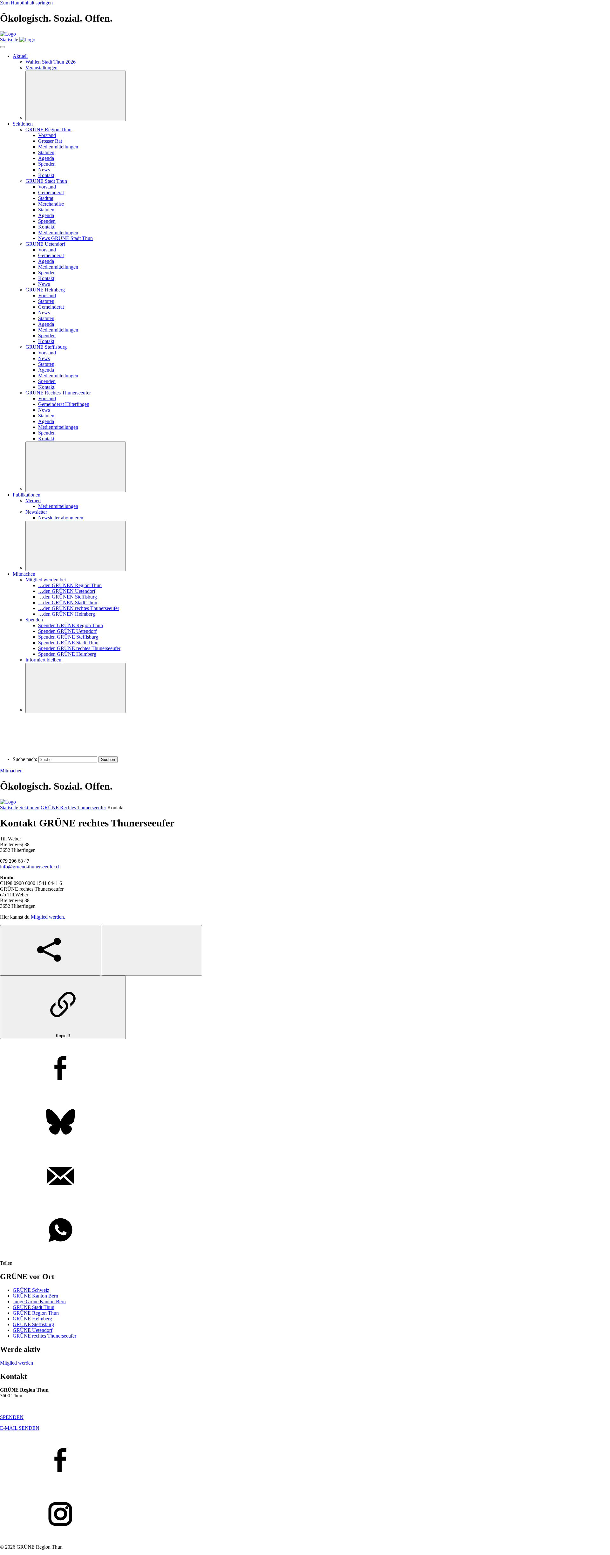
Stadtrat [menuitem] (45, 198)
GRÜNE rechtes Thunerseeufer (44, 1336)
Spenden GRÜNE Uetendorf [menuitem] (67, 631)
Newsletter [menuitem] (36, 512)
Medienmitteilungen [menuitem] (58, 146)
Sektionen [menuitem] (23, 124)
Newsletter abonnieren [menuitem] (60, 517)
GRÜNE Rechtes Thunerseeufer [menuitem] (58, 392)
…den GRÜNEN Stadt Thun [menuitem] (67, 602)
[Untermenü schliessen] (75, 96)
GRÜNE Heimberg (32, 1318)
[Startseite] (8, 34)
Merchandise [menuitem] (51, 204)
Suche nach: (25, 759)
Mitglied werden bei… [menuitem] (48, 579)
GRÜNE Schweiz (31, 1290)
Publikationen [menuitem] (26, 494)
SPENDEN (12, 1417)
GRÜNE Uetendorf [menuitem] (45, 244)
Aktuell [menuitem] (20, 56)
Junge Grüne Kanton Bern (39, 1301)
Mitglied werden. (48, 917)
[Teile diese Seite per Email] (305, 1176)
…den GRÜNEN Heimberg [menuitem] (66, 614)
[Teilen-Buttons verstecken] (152, 950)
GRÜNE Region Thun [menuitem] (48, 129)
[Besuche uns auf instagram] (305, 1514)
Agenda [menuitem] (46, 158)
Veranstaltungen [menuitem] (41, 67)
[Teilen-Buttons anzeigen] (50, 950)
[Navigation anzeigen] (2, 47)
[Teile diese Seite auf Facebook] (305, 1068)
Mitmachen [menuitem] (24, 574)
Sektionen (29, 807)
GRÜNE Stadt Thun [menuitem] (46, 181)
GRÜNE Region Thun (36, 1313)
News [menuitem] (44, 169)
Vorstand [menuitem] (47, 135)
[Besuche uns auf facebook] (305, 1460)
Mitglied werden (16, 1363)
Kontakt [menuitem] (46, 175)
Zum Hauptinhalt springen (26, 2)
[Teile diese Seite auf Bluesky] (305, 1122)
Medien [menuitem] (33, 500)
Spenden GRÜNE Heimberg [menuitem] (67, 654)
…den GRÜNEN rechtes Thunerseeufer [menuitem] (78, 608)
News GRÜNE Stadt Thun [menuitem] (65, 238)
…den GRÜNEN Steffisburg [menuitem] (67, 596)
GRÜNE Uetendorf (32, 1330)
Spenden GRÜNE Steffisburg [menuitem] (68, 637)
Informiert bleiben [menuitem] (43, 659)
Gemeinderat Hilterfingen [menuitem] (63, 404)
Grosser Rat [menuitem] (50, 141)
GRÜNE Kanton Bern (35, 1295)
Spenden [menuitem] (47, 164)
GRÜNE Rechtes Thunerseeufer (73, 807)
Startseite (9, 807)
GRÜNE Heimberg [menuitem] (45, 289)
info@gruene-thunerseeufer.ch (30, 866)
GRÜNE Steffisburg (33, 1324)
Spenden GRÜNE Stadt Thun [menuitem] (68, 642)
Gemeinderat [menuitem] (51, 192)
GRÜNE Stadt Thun (33, 1307)
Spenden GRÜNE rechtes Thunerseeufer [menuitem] (79, 648)
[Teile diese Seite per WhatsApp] (305, 1230)
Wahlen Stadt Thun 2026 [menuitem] (50, 62)
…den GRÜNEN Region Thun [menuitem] (70, 585)
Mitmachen (11, 770)
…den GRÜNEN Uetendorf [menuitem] (66, 591)
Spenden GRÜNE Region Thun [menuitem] (70, 625)
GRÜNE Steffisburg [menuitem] (46, 347)
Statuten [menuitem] (46, 152)
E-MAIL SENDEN (19, 1428)
